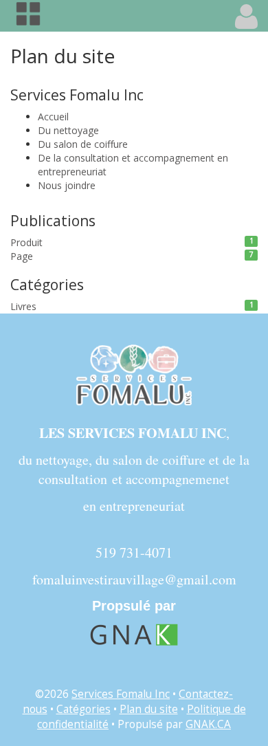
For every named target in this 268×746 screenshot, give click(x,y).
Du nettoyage (68, 130)
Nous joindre (67, 185)
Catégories (83, 709)
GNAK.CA (208, 724)
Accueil (53, 116)
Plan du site (149, 709)
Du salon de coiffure (83, 144)
